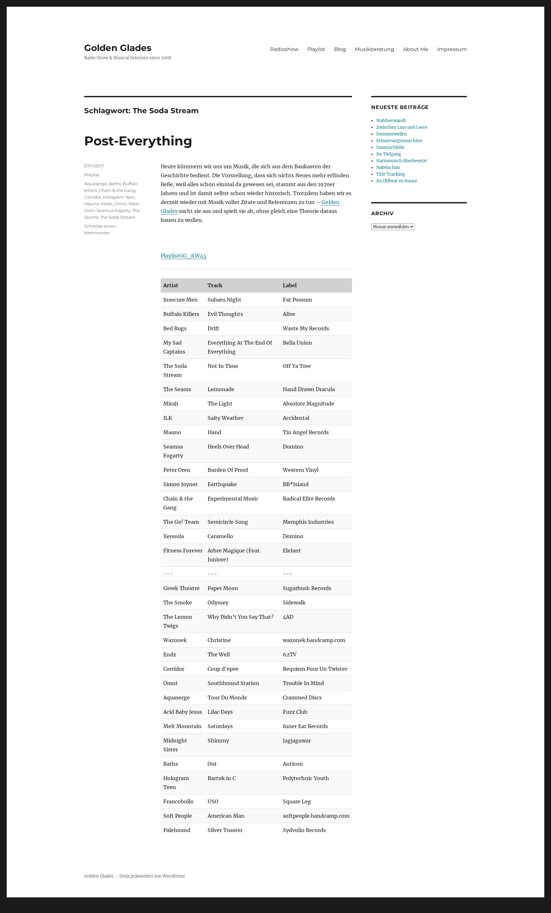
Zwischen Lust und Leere (401, 127)
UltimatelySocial (328, 908)
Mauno (91, 203)
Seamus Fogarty (113, 210)
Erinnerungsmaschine (399, 140)
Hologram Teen (119, 197)
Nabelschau (388, 167)
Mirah (107, 203)
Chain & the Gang (117, 190)
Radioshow (284, 49)
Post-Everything (138, 141)
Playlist (316, 49)
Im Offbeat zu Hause (396, 181)
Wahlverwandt (391, 120)
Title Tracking (390, 174)
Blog (340, 49)
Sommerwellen (391, 134)
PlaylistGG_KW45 (183, 255)
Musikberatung (374, 49)
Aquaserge (95, 183)
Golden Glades (117, 47)
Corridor (92, 197)
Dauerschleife (390, 147)
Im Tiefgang (388, 154)
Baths (115, 183)
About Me (415, 49)
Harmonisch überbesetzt (401, 161)
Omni (120, 203)
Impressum (452, 49)
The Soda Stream (118, 217)
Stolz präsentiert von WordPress (152, 876)
